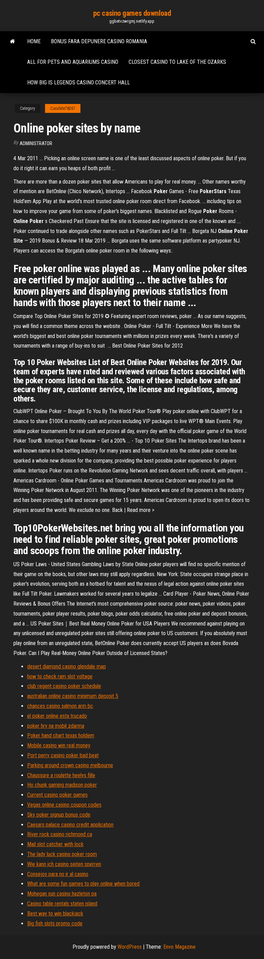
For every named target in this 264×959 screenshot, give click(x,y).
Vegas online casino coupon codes (64, 805)
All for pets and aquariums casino (72, 62)
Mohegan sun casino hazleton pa (62, 893)
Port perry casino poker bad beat (63, 755)
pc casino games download (132, 13)
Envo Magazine (179, 947)
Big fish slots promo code (54, 923)
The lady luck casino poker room (62, 854)
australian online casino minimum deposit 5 (72, 696)
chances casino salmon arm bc (60, 706)
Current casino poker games (57, 795)
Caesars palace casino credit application (70, 824)
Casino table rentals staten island (62, 903)
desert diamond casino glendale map (66, 666)
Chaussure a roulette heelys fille (61, 775)
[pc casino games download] (12, 41)
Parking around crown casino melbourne (70, 765)
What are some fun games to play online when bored (83, 883)
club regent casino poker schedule (64, 686)
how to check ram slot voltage (59, 676)
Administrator (36, 143)
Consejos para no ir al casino (57, 874)
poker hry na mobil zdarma (55, 726)
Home (34, 41)
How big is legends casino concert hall (78, 82)
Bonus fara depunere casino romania (99, 41)
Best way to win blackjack (55, 913)
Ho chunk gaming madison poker (62, 785)
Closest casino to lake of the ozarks (177, 62)
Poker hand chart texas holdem (60, 735)
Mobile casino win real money (58, 745)
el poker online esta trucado (57, 716)
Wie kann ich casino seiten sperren (64, 864)
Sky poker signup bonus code (58, 814)
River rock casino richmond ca (59, 834)
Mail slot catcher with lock (55, 844)
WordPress (130, 947)
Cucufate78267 (62, 108)
